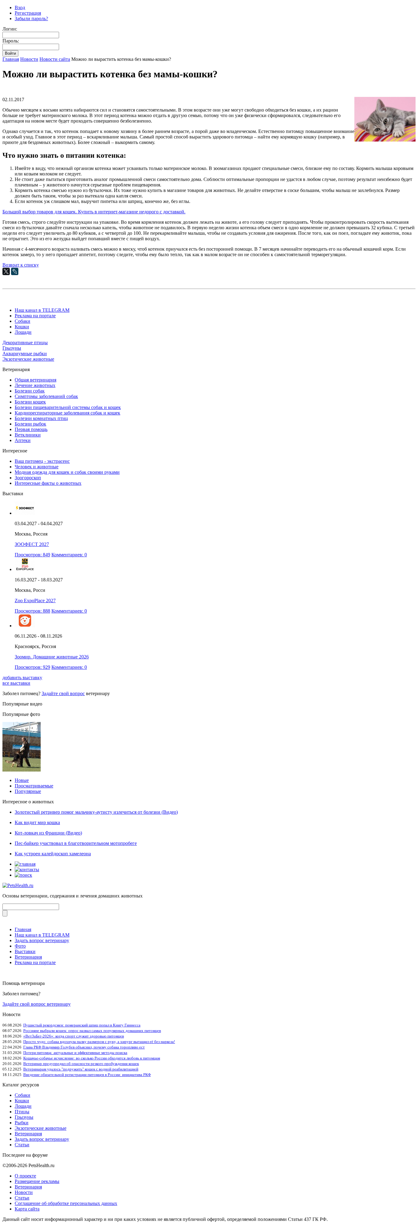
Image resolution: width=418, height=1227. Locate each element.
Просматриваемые (34, 785)
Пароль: (10, 40)
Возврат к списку (20, 264)
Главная (10, 59)
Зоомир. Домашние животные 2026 (52, 656)
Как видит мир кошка (37, 822)
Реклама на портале (35, 315)
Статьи (22, 1144)
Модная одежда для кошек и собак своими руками (67, 472)
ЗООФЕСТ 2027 (32, 544)
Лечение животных (35, 385)
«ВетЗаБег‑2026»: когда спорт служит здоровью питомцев (73, 1036)
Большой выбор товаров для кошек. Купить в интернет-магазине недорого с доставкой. (93, 211)
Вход (20, 7)
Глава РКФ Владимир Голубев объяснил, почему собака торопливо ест (84, 1047)
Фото (20, 946)
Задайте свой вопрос (63, 693)
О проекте (25, 1175)
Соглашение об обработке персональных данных (66, 1203)
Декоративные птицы (25, 342)
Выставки (25, 951)
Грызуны (11, 348)
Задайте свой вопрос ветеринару (36, 1004)
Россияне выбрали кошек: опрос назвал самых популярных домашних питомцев (92, 1030)
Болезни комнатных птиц (41, 418)
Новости (29, 59)
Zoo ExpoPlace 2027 (35, 600)
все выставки (16, 683)
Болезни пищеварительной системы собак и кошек (68, 407)
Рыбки (21, 1122)
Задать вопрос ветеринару (42, 940)
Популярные (28, 791)
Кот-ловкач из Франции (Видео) (48, 832)
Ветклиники (28, 434)
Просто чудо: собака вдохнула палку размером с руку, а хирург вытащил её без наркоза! (99, 1041)
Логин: (9, 28)
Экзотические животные (28, 359)
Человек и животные (36, 466)
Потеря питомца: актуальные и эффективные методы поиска (75, 1052)
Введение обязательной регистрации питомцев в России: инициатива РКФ (87, 1074)
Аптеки (23, 440)
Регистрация (28, 13)
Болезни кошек (30, 401)
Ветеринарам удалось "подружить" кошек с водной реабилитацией (80, 1069)
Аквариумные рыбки (24, 353)
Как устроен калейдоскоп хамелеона (53, 853)
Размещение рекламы (37, 1181)
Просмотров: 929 (32, 667)
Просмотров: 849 (32, 554)
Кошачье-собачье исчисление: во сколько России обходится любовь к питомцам (91, 1058)
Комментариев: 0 (69, 554)
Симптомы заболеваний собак (46, 396)
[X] (6, 271)
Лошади (23, 332)
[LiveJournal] (14, 271)
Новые (22, 780)
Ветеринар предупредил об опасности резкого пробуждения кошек (81, 1063)
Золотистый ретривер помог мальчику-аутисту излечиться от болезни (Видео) (96, 812)
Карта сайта (27, 1208)
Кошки (22, 326)
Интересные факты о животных (48, 483)
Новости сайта (54, 59)
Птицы (22, 1111)
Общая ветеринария (35, 379)
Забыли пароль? (31, 18)
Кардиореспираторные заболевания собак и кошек (67, 412)
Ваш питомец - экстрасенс (42, 461)
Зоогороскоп (28, 477)
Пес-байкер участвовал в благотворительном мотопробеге (76, 843)
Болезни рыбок (30, 423)
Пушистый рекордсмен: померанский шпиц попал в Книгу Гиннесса (81, 1025)
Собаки (22, 321)
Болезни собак (30, 390)
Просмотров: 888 (32, 611)
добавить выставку (22, 677)
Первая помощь (31, 429)
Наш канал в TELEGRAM (42, 310)
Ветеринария (28, 957)
